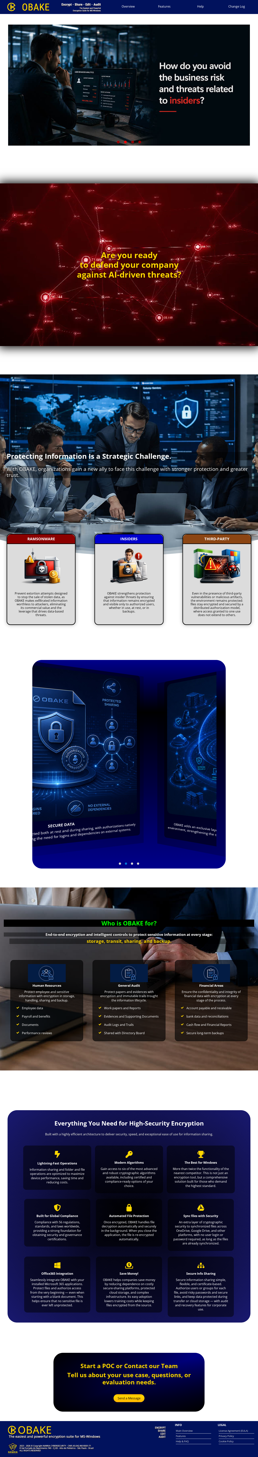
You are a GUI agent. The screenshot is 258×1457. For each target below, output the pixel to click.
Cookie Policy (226, 1441)
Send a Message (129, 1398)
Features (164, 6)
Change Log (236, 6)
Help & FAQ (182, 1441)
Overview (128, 6)
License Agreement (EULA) (233, 1430)
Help (200, 6)
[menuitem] (128, 6)
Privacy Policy (226, 1436)
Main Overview (184, 1430)
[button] (120, 863)
